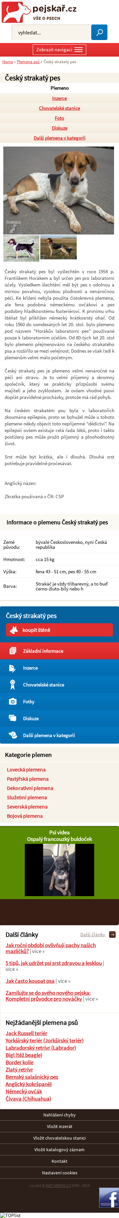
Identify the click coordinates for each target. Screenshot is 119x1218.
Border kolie (19, 1062)
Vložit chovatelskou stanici (59, 1138)
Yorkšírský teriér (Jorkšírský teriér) (45, 1040)
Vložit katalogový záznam (59, 1150)
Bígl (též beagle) (24, 1055)
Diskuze (59, 128)
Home (7, 61)
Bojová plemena (25, 815)
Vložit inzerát (59, 1126)
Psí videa (59, 832)
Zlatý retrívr (19, 1069)
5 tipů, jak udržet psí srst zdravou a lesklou (54, 963)
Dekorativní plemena (30, 788)
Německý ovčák (24, 1091)
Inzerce (59, 98)
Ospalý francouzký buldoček (59, 839)
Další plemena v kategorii (60, 138)
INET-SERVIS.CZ (58, 1185)
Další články (92, 934)
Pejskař (41, 12)
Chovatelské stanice (59, 108)
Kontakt (59, 1161)
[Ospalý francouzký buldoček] (59, 894)
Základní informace (43, 651)
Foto (59, 118)
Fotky (28, 701)
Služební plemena (27, 797)
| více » (37, 951)
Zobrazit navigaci (54, 49)
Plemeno (60, 88)
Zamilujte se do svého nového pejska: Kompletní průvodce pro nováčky (48, 995)
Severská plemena (27, 806)
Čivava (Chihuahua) (28, 1098)
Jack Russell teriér (26, 1033)
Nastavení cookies (59, 1173)
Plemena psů (28, 61)
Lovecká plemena (26, 769)
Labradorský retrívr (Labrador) (41, 1047)
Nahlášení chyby (59, 1115)
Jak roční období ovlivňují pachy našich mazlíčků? (51, 948)
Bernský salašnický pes (32, 1076)
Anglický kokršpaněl (29, 1084)
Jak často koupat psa (30, 980)
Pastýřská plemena (28, 778)
